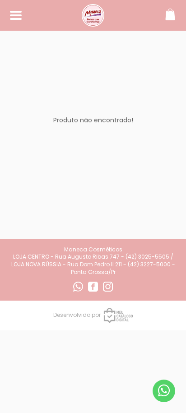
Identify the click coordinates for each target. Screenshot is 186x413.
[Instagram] (108, 289)
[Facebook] (93, 289)
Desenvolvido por (77, 315)
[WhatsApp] (78, 289)
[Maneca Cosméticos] (93, 21)
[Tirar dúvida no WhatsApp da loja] (164, 390)
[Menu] (16, 15)
